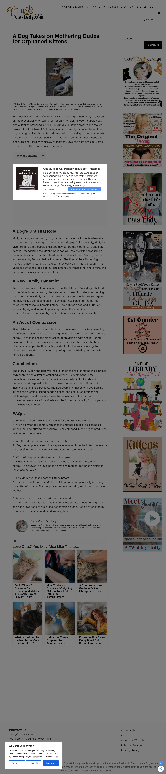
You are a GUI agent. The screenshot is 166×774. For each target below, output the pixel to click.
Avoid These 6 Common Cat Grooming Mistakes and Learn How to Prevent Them (27, 591)
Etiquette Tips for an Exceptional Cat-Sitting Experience (92, 640)
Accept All (51, 763)
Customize (17, 763)
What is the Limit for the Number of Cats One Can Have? (27, 640)
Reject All (33, 763)
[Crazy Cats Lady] (27, 13)
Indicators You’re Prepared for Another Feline (57, 640)
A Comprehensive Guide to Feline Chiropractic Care (90, 588)
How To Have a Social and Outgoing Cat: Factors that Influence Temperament (59, 591)
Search (127, 38)
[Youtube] (15, 541)
